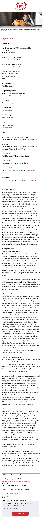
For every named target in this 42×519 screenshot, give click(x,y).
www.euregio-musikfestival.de (11, 67)
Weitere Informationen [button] (11, 508)
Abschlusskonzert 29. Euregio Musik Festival (16, 481)
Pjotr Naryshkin (6, 496)
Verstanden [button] (20, 513)
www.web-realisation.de (29, 180)
